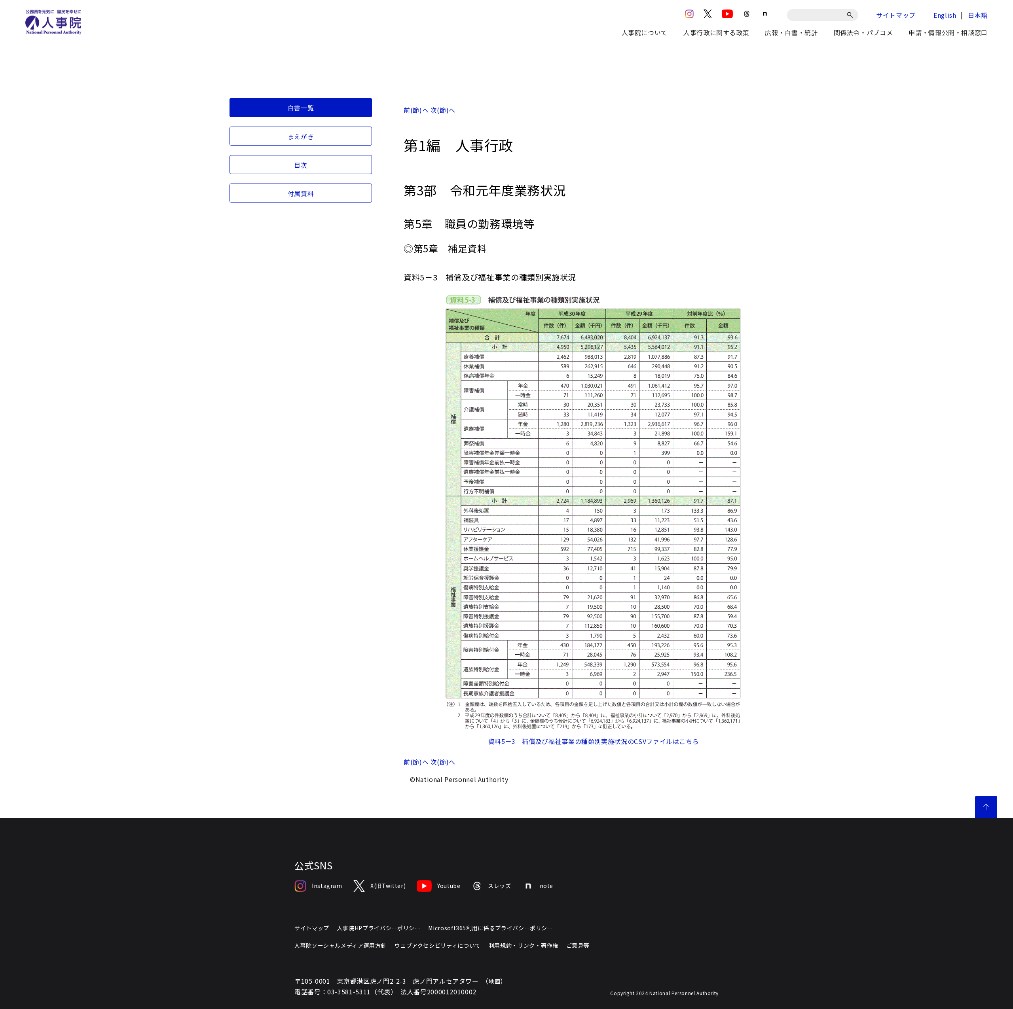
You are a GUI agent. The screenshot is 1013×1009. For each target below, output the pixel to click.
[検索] (851, 15)
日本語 (978, 15)
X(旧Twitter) (388, 886)
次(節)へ (443, 110)
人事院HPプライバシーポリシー (379, 928)
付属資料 (301, 193)
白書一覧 (301, 107)
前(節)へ (416, 110)
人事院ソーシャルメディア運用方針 (340, 945)
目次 (300, 165)
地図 (494, 981)
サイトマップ (896, 15)
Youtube (448, 886)
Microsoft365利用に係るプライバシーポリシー (490, 928)
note (547, 886)
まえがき (301, 136)
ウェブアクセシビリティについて (438, 945)
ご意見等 (578, 945)
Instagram (327, 886)
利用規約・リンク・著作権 (523, 945)
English (944, 15)
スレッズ (499, 886)
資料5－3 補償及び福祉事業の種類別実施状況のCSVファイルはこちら (593, 741)
